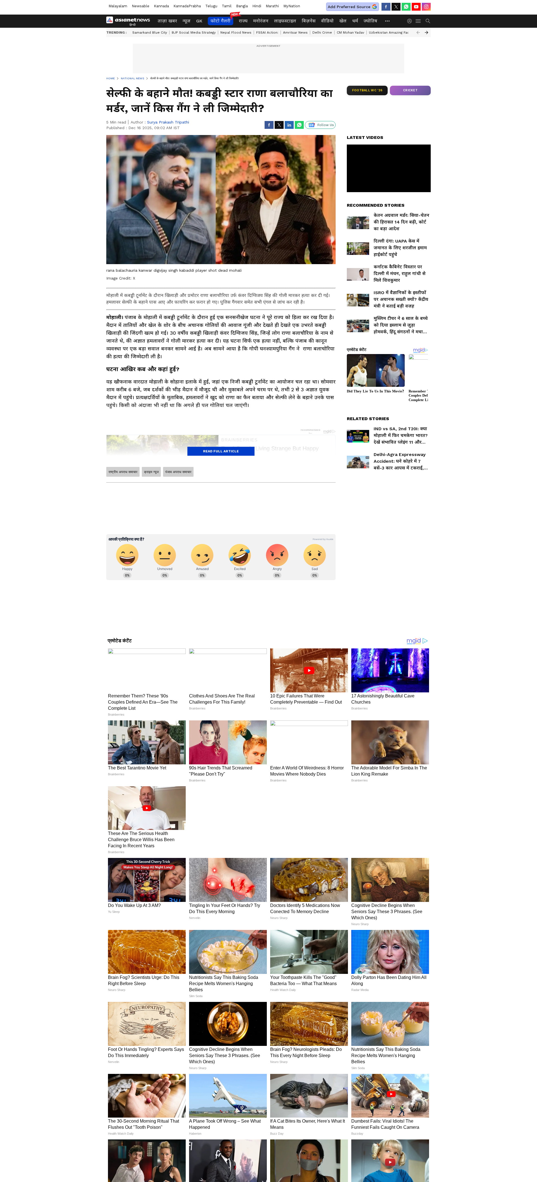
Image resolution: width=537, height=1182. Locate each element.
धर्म (355, 21)
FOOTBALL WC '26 (367, 90)
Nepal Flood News (235, 32)
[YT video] (416, 7)
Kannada (161, 6)
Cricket (410, 90)
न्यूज (186, 21)
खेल (343, 21)
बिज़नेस (308, 21)
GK (199, 21)
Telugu (211, 6)
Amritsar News (295, 32)
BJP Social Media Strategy (194, 32)
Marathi (272, 6)
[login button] (410, 21)
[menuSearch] (428, 21)
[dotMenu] (387, 21)
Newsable (140, 6)
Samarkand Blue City (149, 32)
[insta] (426, 7)
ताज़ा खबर (167, 21)
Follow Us (325, 125)
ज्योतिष (370, 21)
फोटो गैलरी (220, 21)
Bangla (242, 6)
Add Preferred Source (349, 6)
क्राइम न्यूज (151, 472)
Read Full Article (221, 451)
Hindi (256, 6)
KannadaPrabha (187, 6)
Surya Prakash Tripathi (168, 122)
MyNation (291, 6)
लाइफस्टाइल (285, 21)
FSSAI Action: (267, 32)
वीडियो (327, 21)
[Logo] (130, 21)
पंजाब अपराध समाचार (178, 472)
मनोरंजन (260, 21)
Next (426, 32)
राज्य (243, 21)
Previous (418, 32)
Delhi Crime (322, 32)
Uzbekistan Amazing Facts (391, 32)
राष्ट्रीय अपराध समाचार (123, 472)
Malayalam (118, 6)
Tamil (227, 6)
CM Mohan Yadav (350, 32)
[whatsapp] (406, 7)
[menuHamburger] (418, 21)
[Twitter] (396, 7)
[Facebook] (385, 7)
